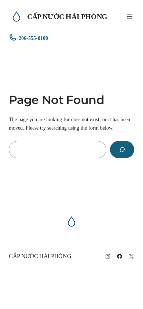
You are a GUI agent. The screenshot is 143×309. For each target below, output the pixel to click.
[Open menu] (129, 16)
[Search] (122, 149)
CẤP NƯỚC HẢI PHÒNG (67, 16)
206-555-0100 (33, 38)
